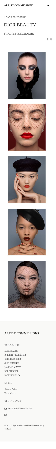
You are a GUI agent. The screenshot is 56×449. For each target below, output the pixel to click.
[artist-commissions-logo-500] (18, 5)
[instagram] (5, 415)
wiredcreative (8, 429)
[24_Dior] (27, 157)
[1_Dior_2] (27, 53)
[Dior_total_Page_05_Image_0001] (27, 262)
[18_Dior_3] (27, 105)
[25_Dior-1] (27, 209)
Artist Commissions (29, 425)
